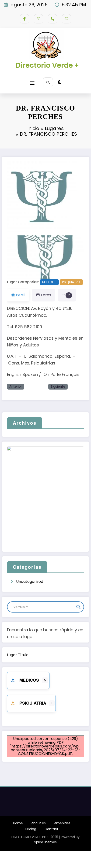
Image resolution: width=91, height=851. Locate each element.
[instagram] (38, 18)
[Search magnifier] (78, 607)
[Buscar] (48, 82)
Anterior (15, 386)
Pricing (30, 829)
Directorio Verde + (47, 65)
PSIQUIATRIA (71, 282)
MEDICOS (49, 282)
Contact (51, 829)
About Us (38, 823)
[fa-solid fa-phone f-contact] (52, 18)
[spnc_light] (59, 82)
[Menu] (32, 83)
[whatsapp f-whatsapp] (66, 18)
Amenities (62, 823)
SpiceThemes (45, 842)
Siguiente (58, 386)
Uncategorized (29, 581)
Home (18, 823)
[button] (13, 257)
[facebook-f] (24, 18)
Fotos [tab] (46, 295)
